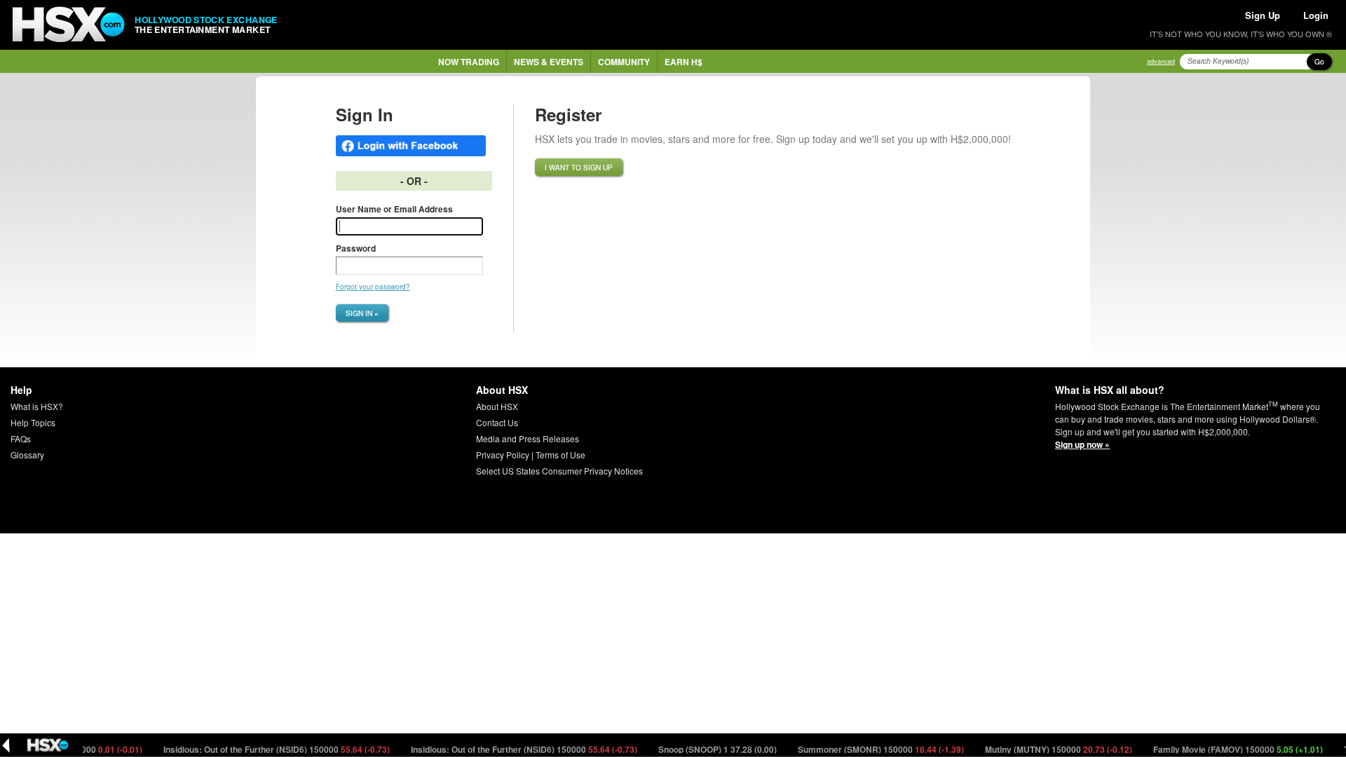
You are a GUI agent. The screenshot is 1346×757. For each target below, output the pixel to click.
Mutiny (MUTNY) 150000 (1048, 749)
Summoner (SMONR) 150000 (871, 749)
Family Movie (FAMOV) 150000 (1228, 749)
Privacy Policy (502, 455)
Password (356, 248)
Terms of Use (560, 455)
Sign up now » (1082, 444)
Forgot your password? (373, 287)
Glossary (27, 455)
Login (1315, 15)
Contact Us (497, 422)
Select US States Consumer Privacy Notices (559, 471)
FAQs (21, 438)
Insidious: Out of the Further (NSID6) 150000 (266, 749)
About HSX (497, 406)
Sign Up (1262, 15)
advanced (1161, 61)
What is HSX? (37, 406)
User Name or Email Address (394, 209)
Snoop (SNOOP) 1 (707, 749)
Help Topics (33, 422)
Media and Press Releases (527, 438)
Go (1319, 62)
